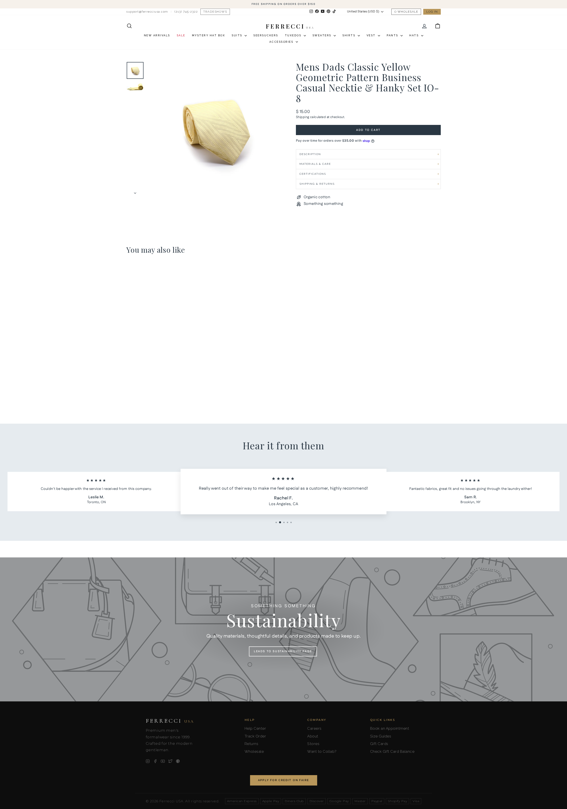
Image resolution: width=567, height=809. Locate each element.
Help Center (255, 728)
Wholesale (408, 11)
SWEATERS (323, 35)
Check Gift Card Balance (392, 751)
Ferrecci (170, 721)
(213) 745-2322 (186, 11)
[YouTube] (163, 761)
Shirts (349, 35)
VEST (372, 35)
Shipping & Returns (317, 183)
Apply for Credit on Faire (283, 780)
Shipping (302, 117)
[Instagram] (148, 761)
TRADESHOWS (215, 11)
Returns (251, 743)
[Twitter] (170, 761)
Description (310, 154)
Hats (414, 35)
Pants (393, 35)
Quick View (164, 372)
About (312, 736)
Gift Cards (379, 743)
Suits (237, 35)
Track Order (255, 736)
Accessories (282, 41)
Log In (432, 11)
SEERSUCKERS (265, 35)
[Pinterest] (178, 761)
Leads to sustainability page (283, 651)
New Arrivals (157, 35)
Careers (314, 728)
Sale (181, 35)
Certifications (312, 173)
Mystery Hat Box (208, 35)
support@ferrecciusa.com (147, 11)
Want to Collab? (322, 751)
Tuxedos (294, 35)
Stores (313, 743)
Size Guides (380, 736)
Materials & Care (315, 163)
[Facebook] (155, 761)
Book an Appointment (389, 728)
